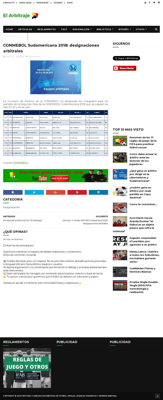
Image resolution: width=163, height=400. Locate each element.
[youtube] (145, 2)
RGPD (70, 3)
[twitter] (154, 2)
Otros (140, 29)
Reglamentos (46, 29)
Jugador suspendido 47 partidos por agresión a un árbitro (143, 241)
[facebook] (149, 2)
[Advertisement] (102, 15)
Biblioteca (104, 29)
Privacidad (43, 3)
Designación (81, 29)
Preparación (14, 36)
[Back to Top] (157, 396)
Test (64, 29)
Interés (123, 29)
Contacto (8, 3)
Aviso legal (25, 3)
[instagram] (159, 2)
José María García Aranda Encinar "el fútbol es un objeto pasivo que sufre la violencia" (133, 224)
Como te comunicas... (143, 204)
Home (9, 29)
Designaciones (34, 56)
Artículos (25, 29)
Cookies (58, 3)
